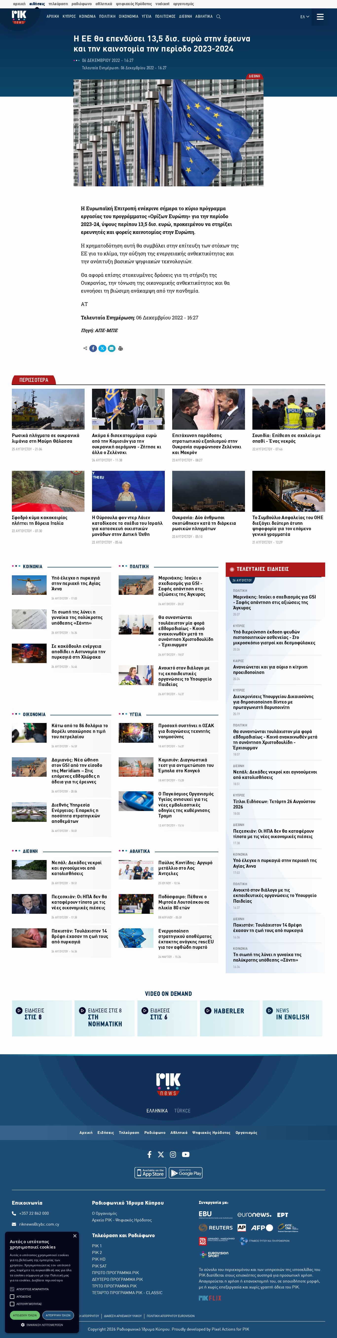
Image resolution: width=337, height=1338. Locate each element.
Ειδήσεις (105, 1133)
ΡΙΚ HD (98, 1260)
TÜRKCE (182, 1111)
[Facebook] (150, 1155)
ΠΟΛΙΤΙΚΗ (139, 566)
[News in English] (292, 1018)
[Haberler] (230, 1018)
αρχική (19, 4)
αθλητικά (103, 4)
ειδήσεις (37, 4)
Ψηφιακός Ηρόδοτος (211, 1133)
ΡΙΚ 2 (97, 1253)
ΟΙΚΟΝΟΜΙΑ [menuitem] (129, 17)
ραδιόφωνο (82, 4)
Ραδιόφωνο (155, 1133)
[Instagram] (173, 1155)
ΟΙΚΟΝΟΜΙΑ (34, 714)
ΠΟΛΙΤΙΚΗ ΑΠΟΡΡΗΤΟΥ (84, 1316)
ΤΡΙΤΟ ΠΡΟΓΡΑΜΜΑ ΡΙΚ (114, 1286)
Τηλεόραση (129, 1133)
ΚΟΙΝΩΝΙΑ (32, 566)
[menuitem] (218, 17)
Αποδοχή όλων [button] (25, 1315)
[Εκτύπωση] (120, 348)
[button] (12, 1289)
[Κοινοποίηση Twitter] (102, 348)
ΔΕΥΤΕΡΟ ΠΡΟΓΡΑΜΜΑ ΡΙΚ (117, 1280)
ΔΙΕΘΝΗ (254, 76)
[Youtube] (186, 1155)
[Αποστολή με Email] (111, 348)
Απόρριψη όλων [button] (58, 1315)
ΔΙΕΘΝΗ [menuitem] (185, 17)
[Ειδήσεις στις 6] (167, 1018)
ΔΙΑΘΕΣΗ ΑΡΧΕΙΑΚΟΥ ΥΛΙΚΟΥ (123, 1316)
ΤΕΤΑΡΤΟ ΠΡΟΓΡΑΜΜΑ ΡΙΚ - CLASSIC (127, 1293)
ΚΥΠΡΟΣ (239, 626)
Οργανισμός (247, 1133)
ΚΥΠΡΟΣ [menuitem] (69, 17)
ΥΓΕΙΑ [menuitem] (147, 17)
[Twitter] (160, 1155)
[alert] (42, 1282)
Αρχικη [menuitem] (53, 17)
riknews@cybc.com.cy (39, 1225)
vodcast (162, 4)
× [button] (74, 1236)
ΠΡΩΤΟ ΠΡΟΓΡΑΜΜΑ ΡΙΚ (115, 1273)
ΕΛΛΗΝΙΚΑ (157, 1111)
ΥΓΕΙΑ (135, 714)
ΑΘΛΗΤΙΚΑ (140, 851)
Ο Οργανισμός (104, 1214)
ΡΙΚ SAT (99, 1266)
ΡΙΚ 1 (97, 1246)
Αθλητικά (178, 1133)
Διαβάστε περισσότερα (47, 1280)
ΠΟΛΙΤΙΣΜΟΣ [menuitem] (165, 17)
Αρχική (86, 1133)
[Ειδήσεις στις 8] (42, 1018)
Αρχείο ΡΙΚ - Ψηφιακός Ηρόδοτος (122, 1220)
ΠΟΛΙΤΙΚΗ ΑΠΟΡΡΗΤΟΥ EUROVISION (171, 1316)
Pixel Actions (223, 1330)
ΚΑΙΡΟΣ (238, 661)
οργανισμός (183, 4)
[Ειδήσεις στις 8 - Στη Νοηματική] (105, 1018)
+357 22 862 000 (34, 1214)
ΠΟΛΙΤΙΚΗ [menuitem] (107, 17)
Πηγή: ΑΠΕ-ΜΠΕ (99, 330)
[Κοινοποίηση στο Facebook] (93, 348)
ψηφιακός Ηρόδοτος (134, 4)
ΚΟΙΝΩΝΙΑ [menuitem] (87, 17)
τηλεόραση (58, 4)
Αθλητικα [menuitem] (204, 17)
